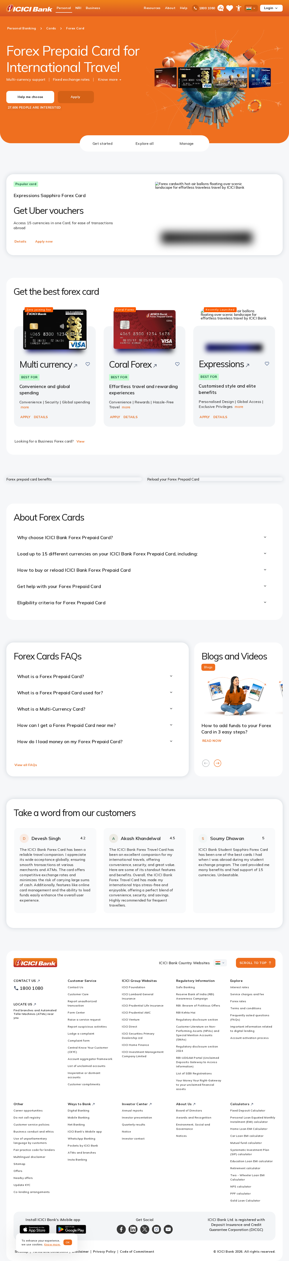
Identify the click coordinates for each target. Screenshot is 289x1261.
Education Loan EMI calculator (251, 1161)
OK (68, 1242)
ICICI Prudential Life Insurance (143, 1005)
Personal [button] (64, 8)
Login (268, 8)
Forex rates (238, 1001)
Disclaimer (80, 1251)
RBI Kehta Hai (186, 1012)
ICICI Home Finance (135, 1045)
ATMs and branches (82, 1152)
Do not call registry (27, 1117)
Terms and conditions (245, 1008)
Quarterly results (133, 1124)
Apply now (44, 241)
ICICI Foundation (133, 987)
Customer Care (78, 994)
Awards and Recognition (193, 1117)
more (25, 407)
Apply (75, 97)
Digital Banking (78, 1110)
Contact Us (75, 987)
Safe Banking (185, 987)
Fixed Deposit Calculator (247, 1110)
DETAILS (41, 417)
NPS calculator (240, 1186)
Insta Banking (77, 1159)
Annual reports (132, 1110)
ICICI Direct (129, 1026)
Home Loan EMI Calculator (248, 1128)
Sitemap (20, 1164)
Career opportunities (28, 1110)
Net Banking (76, 1124)
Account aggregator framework (90, 1059)
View (80, 441)
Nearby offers (23, 1178)
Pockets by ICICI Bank (83, 1145)
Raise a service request (84, 1019)
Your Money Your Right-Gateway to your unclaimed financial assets (198, 1085)
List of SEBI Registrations (194, 1073)
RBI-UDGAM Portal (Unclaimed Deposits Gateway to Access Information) (197, 1062)
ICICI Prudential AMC (136, 1012)
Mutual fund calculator (246, 1142)
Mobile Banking (78, 1117)
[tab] (103, 143)
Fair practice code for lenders (34, 1150)
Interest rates (239, 987)
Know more (108, 79)
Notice (126, 1131)
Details (20, 241)
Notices (181, 1135)
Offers (18, 1171)
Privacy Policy (104, 1251)
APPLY (25, 417)
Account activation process (249, 1038)
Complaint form (79, 1040)
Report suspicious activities (87, 1026)
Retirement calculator (245, 1168)
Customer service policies (32, 1124)
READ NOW (211, 741)
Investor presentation (137, 1117)
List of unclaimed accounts (86, 1066)
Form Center (76, 1012)
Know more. (52, 1244)
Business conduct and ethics (34, 1131)
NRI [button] (78, 8)
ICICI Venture (131, 1019)
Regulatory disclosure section (197, 1019)
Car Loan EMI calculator (246, 1135)
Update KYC (22, 1185)
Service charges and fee (247, 994)
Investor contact (133, 1138)
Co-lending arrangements (32, 1192)
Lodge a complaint (81, 1033)
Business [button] (93, 8)
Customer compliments (84, 1084)
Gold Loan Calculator (245, 1200)
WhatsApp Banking (81, 1138)
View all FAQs (25, 765)
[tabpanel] (144, 540)
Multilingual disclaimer (29, 1157)
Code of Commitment (137, 1251)
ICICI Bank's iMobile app (85, 1131)
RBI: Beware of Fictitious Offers (198, 1005)
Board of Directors (189, 1110)
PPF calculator (240, 1193)
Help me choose (30, 97)
